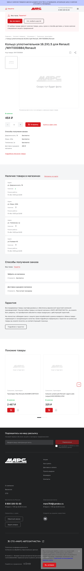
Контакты (46, 479)
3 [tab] (43, 417)
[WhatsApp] (74, 55)
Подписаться (67, 442)
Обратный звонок (14, 519)
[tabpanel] (23, 384)
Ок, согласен (49, 565)
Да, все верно (15, 21)
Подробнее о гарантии (16, 327)
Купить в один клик (50, 124)
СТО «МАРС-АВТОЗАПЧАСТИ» (26, 541)
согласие (64, 445)
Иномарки (47, 475)
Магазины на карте (51, 176)
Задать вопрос (13, 524)
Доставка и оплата (49, 467)
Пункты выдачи (48, 471)
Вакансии (8, 489)
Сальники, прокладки (15, 390)
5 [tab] (46, 417)
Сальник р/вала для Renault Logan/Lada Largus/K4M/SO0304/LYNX (59, 395)
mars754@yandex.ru (53, 503)
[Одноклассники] (71, 55)
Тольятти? (22, 15)
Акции (45, 459)
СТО (6, 493)
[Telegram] (64, 55)
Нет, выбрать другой (34, 21)
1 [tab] (39, 417)
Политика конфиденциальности (16, 547)
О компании (9, 485)
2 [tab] (42, 417)
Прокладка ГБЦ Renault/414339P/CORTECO (23, 394)
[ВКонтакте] (68, 55)
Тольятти (17, 267)
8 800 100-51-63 (64, 10)
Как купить (47, 463)
